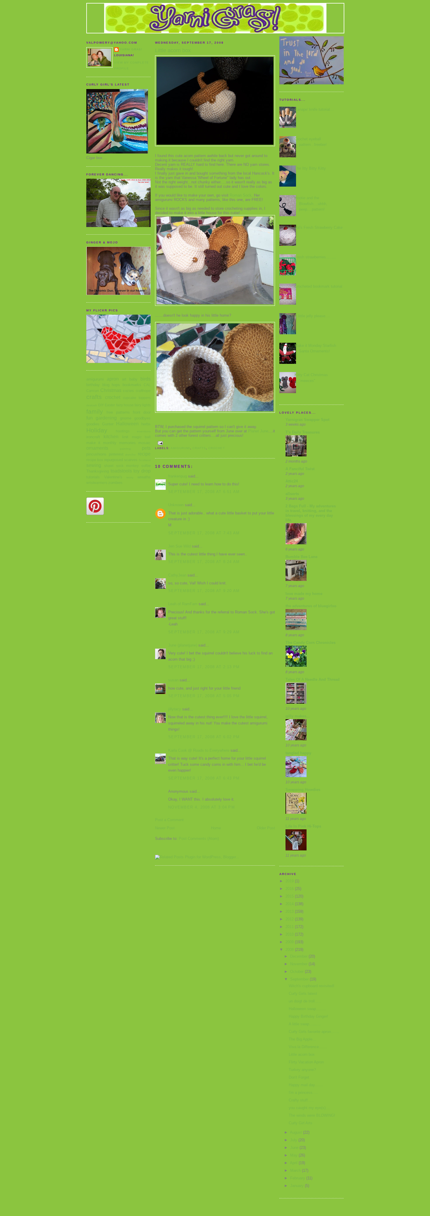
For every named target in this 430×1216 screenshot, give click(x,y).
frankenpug (177, 476)
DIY (101, 405)
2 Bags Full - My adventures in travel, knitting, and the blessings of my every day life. (310, 513)
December (299, 956)
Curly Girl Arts (300, 1123)
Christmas (110, 390)
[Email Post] (160, 442)
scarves (130, 460)
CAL (147, 385)
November (299, 964)
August (296, 1132)
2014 (290, 904)
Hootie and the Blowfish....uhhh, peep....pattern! (311, 204)
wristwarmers (96, 483)
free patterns (118, 412)
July (294, 1140)
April (294, 1163)
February (298, 1178)
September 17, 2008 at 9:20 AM (204, 591)
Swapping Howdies (302, 789)
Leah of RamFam (182, 604)
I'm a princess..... (303, 1092)
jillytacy (174, 709)
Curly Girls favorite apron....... (314, 1031)
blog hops (111, 385)
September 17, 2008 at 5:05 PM (204, 696)
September (300, 979)
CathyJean (177, 575)
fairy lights (143, 405)
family (94, 411)
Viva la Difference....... (308, 1047)
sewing (93, 465)
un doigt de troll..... (305, 1001)
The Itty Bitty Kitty (310, 168)
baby (133, 379)
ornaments (97, 448)
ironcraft (93, 437)
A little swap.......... (305, 1024)
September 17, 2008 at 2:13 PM (204, 667)
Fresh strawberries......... (315, 257)
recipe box (94, 460)
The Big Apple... (302, 1039)
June (295, 1147)
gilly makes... (297, 716)
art (124, 379)
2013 (290, 911)
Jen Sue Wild (179, 546)
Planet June (258, 431)
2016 (290, 888)
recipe (144, 453)
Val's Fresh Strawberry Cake (319, 227)
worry (129, 477)
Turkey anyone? (302, 1069)
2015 (290, 896)
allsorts (292, 494)
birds (145, 378)
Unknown (176, 505)
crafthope (143, 391)
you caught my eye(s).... (309, 1108)
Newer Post (165, 828)
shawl (108, 466)
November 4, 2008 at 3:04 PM (201, 807)
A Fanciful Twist (299, 469)
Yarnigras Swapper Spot (307, 419)
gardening (106, 417)
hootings (123, 431)
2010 (290, 934)
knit (125, 437)
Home (216, 828)
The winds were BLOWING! (312, 1115)
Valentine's (113, 477)
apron (113, 378)
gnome (125, 418)
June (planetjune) (182, 645)
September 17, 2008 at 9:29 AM (204, 632)
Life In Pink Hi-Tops (303, 826)
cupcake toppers (137, 398)
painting (125, 448)
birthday (93, 385)
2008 (290, 949)
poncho (130, 454)
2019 (290, 881)
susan (173, 680)
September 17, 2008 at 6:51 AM (204, 492)
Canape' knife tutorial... (314, 109)
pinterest (116, 454)
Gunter (107, 424)
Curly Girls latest (303, 993)
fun (89, 417)
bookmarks (132, 385)
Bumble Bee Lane (301, 557)
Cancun (92, 391)
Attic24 (291, 481)
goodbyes (142, 418)
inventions (144, 431)
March (296, 1170)
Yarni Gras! (131, 49)
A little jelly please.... (312, 316)
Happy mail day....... (306, 1085)
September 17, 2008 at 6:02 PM (204, 737)
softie (146, 465)
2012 (290, 919)
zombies (115, 482)
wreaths (144, 477)
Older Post (266, 828)
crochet (112, 397)
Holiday (96, 430)
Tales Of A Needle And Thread (312, 679)
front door (142, 412)
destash (91, 405)
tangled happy (298, 753)
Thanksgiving (97, 471)
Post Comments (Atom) (199, 838)
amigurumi (95, 379)
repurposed (113, 460)
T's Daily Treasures (302, 432)
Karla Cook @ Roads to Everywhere (198, 750)
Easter (110, 405)
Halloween (127, 423)
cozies (128, 390)
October (297, 971)
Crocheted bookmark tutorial (318, 286)
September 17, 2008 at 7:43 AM (204, 533)
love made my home (303, 593)
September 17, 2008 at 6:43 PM (204, 778)
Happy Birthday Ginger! (308, 1016)
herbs (146, 424)
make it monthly (101, 443)
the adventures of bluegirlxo (310, 606)
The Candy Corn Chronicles (310, 642)
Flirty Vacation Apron (306, 1062)
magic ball (141, 437)
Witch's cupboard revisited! (311, 986)
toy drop (142, 470)
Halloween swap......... (307, 1009)
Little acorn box (302, 1054)
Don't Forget (299, 1077)
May (294, 1155)
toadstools (121, 470)
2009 (290, 942)
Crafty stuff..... (301, 1100)
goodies (92, 424)
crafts (94, 396)
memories (127, 443)
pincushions (96, 454)
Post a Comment (169, 820)
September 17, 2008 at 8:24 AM (204, 562)
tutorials (93, 477)
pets (146, 448)
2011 (290, 927)
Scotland (145, 460)
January (297, 1185)
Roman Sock (241, 195)
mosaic (144, 443)
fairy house (125, 405)
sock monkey (127, 466)
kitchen (111, 436)
